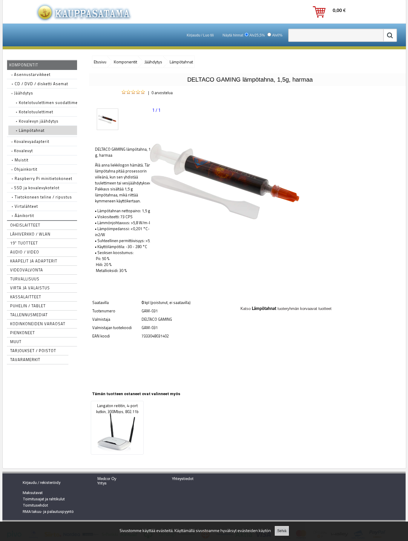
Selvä (281, 531)
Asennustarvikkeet (31, 74)
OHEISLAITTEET (25, 225)
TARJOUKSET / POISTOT (33, 351)
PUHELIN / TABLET (28, 306)
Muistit (20, 160)
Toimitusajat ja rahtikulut (44, 499)
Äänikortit (23, 215)
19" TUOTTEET (24, 243)
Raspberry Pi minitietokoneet (42, 178)
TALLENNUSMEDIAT (29, 315)
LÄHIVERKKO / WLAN (30, 234)
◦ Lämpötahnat (30, 130)
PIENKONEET (22, 333)
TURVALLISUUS (24, 279)
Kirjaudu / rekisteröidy (41, 482)
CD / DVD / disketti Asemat (40, 84)
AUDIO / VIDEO (24, 252)
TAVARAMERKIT (25, 360)
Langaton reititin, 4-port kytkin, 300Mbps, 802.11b (117, 409)
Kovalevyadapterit (31, 141)
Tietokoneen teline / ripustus (42, 197)
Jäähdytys (23, 93)
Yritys (102, 483)
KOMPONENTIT (23, 65)
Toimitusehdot (35, 505)
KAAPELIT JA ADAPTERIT (33, 261)
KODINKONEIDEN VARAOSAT (37, 324)
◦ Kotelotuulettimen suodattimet (47, 103)
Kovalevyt (23, 151)
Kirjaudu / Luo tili (200, 35)
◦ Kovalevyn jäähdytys (37, 121)
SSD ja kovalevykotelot (36, 188)
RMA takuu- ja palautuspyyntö (48, 511)
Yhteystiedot (183, 478)
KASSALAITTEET (25, 297)
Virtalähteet (25, 206)
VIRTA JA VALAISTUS (30, 288)
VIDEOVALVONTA (26, 270)
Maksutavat (33, 492)
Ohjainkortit (25, 169)
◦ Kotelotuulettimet (34, 112)
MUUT (16, 342)
